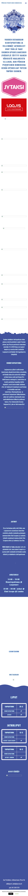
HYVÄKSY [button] (10, 893)
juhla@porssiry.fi (17, 884)
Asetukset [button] (17, 893)
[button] (26, 3)
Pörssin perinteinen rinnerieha (11, 3)
